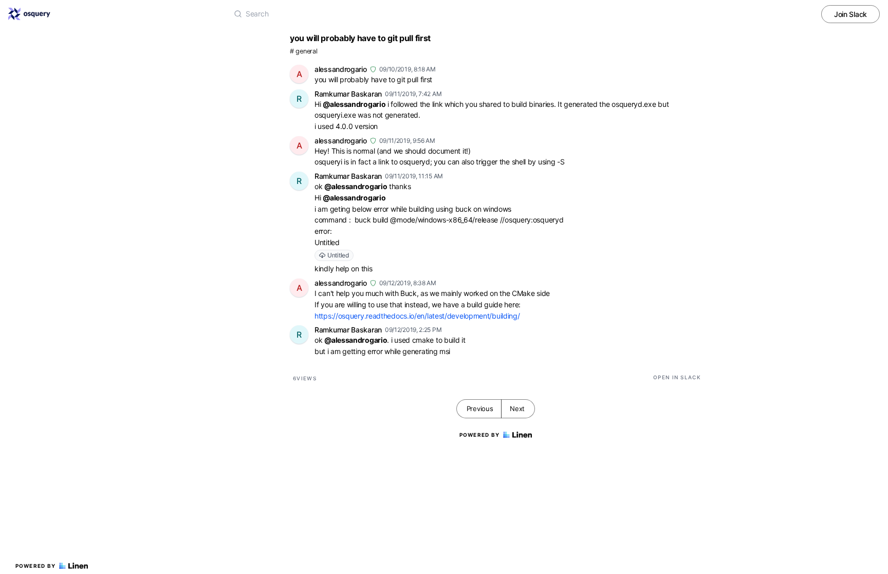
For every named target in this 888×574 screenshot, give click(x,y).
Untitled (338, 255)
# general (303, 51)
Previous (480, 408)
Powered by (35, 566)
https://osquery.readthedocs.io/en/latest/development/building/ (417, 315)
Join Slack (850, 14)
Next (517, 408)
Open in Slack (677, 377)
